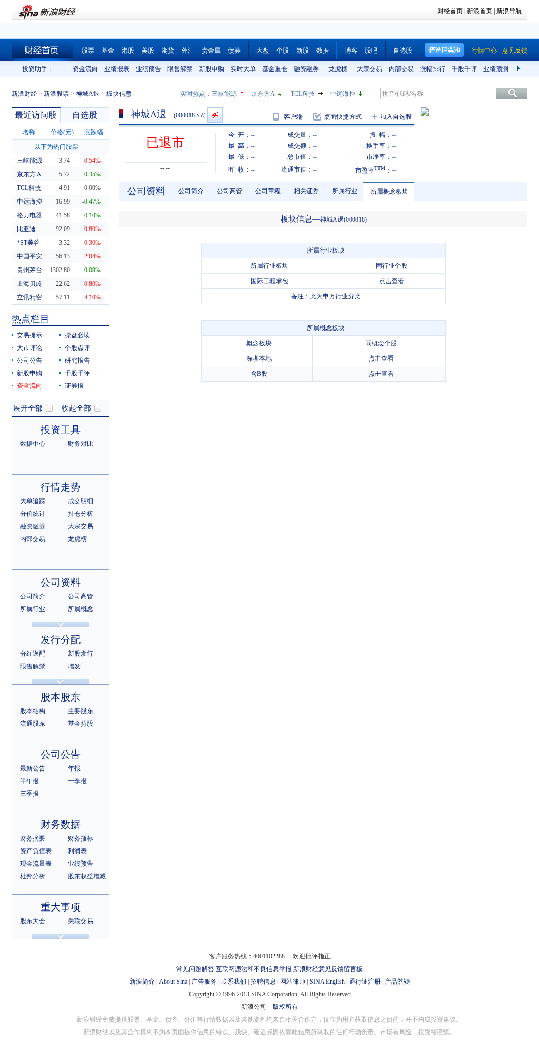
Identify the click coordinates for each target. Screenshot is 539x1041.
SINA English (327, 981)
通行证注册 (365, 981)
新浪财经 (24, 93)
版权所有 (285, 1006)
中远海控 (342, 93)
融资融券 (306, 69)
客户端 (293, 117)
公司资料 (61, 582)
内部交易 (401, 69)
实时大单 (243, 69)
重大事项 (61, 907)
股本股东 (61, 697)
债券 (234, 50)
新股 (302, 50)
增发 (74, 666)
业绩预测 (495, 69)
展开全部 (28, 408)
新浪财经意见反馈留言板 (328, 969)
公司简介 (32, 596)
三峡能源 (224, 93)
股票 (88, 50)
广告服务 (204, 981)
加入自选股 (396, 117)
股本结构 (32, 711)
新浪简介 (142, 981)
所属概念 (80, 609)
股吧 (371, 50)
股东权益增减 (87, 876)
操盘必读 (77, 335)
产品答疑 (397, 981)
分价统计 (32, 513)
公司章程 (268, 191)
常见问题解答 (195, 969)
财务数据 (61, 824)
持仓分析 (80, 513)
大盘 (262, 50)
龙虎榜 (337, 69)
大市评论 (29, 348)
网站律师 (292, 981)
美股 (148, 50)
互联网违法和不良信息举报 (254, 969)
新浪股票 (56, 93)
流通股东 (32, 723)
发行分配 (61, 639)
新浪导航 (509, 11)
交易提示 (29, 335)
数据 (322, 50)
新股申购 (211, 69)
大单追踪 (32, 501)
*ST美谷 (28, 242)
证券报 (74, 385)
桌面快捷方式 (343, 117)
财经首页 (450, 11)
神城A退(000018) (343, 219)
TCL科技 (303, 93)
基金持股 (80, 723)
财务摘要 (32, 838)
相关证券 (306, 191)
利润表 (77, 851)
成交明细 (80, 501)
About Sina (173, 981)
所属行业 (32, 609)
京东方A (263, 93)
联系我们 (233, 981)
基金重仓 (274, 69)
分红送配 (32, 653)
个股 (282, 50)
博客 (351, 50)
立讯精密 (29, 297)
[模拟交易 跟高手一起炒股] (215, 115)
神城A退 (87, 93)
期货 (168, 50)
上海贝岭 (29, 283)
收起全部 (76, 408)
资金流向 (85, 69)
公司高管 (80, 596)
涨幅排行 (432, 69)
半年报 (29, 781)
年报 (74, 768)
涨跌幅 (93, 132)
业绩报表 (116, 69)
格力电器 (29, 215)
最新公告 (32, 768)
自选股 (402, 50)
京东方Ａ (29, 174)
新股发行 (80, 653)
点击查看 (391, 281)
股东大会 (32, 921)
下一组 (519, 69)
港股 (128, 50)
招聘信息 (263, 981)
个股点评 (77, 348)
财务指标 (80, 838)
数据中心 (32, 443)
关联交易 (80, 921)
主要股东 (80, 711)
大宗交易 (369, 69)
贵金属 (211, 50)
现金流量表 (36, 863)
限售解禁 (180, 69)
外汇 (188, 50)
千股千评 (464, 69)
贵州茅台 (29, 270)
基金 (108, 50)
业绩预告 (148, 69)
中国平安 (29, 256)
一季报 (77, 781)
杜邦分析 (32, 876)
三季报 (29, 793)
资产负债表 (36, 851)
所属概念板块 (389, 191)
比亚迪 (26, 229)
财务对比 (80, 443)
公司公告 (29, 360)
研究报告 (77, 360)
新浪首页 (479, 11)
